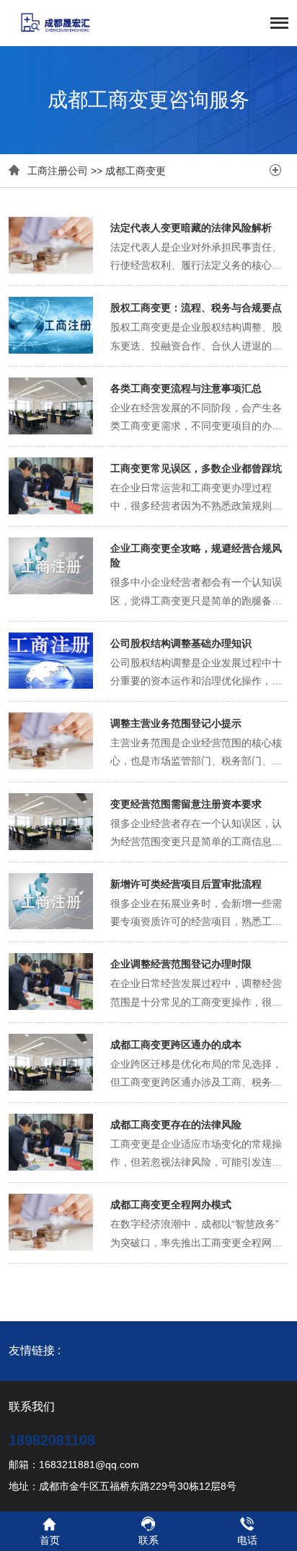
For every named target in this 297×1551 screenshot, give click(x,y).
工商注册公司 (57, 170)
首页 (50, 1540)
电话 (247, 1540)
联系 (148, 1540)
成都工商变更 (135, 170)
